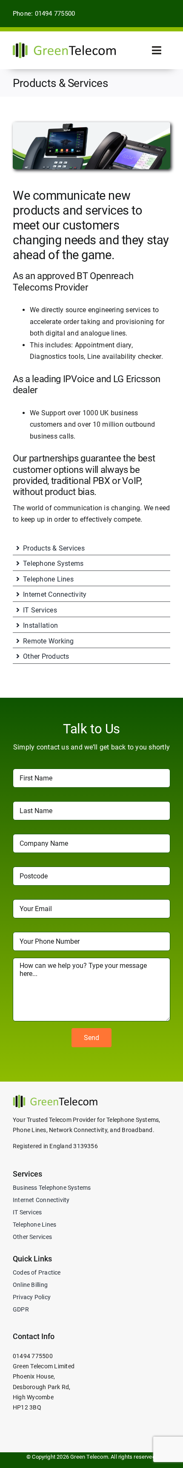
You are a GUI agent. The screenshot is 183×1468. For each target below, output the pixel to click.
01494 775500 (33, 1356)
